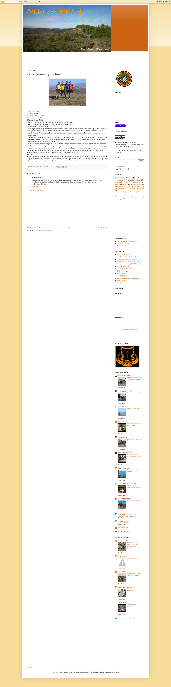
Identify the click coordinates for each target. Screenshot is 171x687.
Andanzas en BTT (54, 11)
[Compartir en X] (61, 167)
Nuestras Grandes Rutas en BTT (127, 257)
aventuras (141, 194)
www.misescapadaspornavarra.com (128, 261)
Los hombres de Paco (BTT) (126, 268)
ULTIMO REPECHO (124, 521)
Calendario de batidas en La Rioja (128, 278)
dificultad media (134, 180)
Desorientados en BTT (125, 391)
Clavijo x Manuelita (33, 111)
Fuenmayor (118, 194)
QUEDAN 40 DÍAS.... (123, 523)
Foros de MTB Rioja (123, 266)
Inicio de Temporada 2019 (134, 408)
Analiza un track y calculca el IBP (127, 241)
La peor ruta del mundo (133, 393)
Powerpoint (127, 194)
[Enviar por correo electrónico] (57, 167)
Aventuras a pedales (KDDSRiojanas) (129, 264)
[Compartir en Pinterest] (66, 167)
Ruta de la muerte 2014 (133, 500)
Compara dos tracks (123, 243)
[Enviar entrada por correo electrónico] (53, 166)
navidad (117, 199)
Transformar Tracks (123, 246)
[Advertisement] (67, 209)
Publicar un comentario (37, 190)
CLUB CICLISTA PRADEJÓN (127, 483)
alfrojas (134, 194)
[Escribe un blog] (59, 167)
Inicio (69, 227)
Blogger (115, 672)
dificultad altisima (136, 184)
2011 (141, 192)
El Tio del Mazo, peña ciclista (127, 514)
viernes (125, 184)
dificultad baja (136, 182)
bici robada (124, 196)
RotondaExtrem (123, 422)
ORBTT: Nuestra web (123, 254)
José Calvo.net (121, 283)
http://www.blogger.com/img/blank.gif (125, 188)
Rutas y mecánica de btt (126, 618)
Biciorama (121, 406)
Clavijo (56, 144)
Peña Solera (121, 273)
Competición (137, 186)
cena (138, 196)
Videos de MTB (122, 602)
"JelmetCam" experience (126, 587)
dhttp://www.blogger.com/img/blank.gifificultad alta (128, 198)
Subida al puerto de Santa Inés (126, 516)
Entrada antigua (102, 227)
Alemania (141, 188)
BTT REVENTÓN (123, 528)
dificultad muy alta (121, 182)
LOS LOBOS (122, 572)
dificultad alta (122, 177)
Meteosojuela (121, 280)
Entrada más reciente (34, 227)
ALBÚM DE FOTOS (124, 499)
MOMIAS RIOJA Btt (124, 376)
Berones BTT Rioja (124, 531)
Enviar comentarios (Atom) (44, 230)
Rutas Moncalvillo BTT (125, 453)
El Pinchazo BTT (123, 437)
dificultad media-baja (122, 186)
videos (117, 184)
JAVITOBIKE (122, 556)
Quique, (41, 133)
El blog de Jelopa (122, 271)
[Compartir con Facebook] (63, 167)
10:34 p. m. (35, 186)
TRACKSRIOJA (123, 541)
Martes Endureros (124, 468)
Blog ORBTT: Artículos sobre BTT (127, 259)
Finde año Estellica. (132, 558)
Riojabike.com (121, 276)
